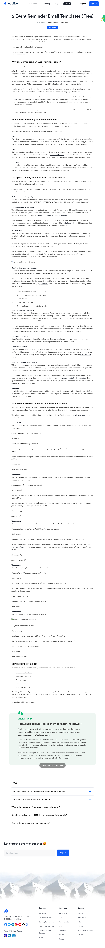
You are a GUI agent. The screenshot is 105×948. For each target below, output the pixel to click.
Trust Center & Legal (85, 930)
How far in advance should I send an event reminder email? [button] (38, 791)
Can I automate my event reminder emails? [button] (30, 823)
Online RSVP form (45, 918)
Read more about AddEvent (52, 765)
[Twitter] (9, 924)
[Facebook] (5, 924)
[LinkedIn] (12, 924)
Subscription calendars (47, 922)
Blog (56, 3)
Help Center (63, 913)
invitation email (68, 223)
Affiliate (80, 935)
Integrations (63, 930)
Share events (43, 913)
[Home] (11, 3)
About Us (81, 913)
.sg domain (43, 284)
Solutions (33, 3)
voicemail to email (57, 155)
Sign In (83, 3)
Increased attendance (24, 673)
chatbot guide (67, 318)
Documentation (64, 922)
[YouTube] (19, 924)
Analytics (42, 937)
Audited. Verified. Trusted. (13, 931)
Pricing (47, 3)
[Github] (23, 924)
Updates (61, 935)
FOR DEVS (67, 3)
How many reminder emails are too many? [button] (30, 799)
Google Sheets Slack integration (73, 378)
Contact (61, 939)
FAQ (60, 918)
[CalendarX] (27, 924)
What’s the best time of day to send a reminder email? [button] (35, 807)
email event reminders (80, 415)
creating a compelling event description (52, 215)
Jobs (79, 922)
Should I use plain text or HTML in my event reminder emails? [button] (39, 815)
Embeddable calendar (47, 926)
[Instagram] (16, 924)
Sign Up (94, 3)
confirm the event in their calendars (60, 81)
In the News (82, 918)
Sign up (63, 853)
